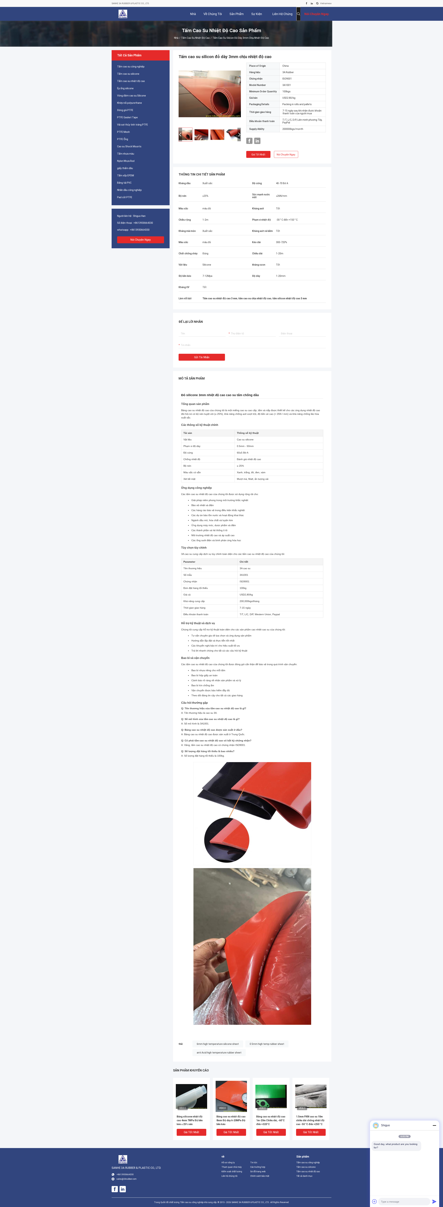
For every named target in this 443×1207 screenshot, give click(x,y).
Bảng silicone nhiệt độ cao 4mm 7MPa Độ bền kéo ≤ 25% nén (190, 1120)
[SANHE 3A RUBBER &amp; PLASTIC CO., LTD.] (123, 13)
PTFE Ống (122, 139)
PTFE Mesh (123, 132)
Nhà (176, 37)
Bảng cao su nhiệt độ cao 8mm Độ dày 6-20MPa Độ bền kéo (231, 1120)
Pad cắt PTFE (124, 197)
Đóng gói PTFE (125, 110)
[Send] (434, 1201)
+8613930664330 (143, 222)
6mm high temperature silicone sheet (218, 1044)
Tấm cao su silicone (128, 73)
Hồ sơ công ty (228, 1162)
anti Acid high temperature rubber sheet (219, 1052)
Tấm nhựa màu (125, 153)
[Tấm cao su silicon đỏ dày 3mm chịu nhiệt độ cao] (210, 93)
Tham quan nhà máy (232, 1167)
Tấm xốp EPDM (125, 175)
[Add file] (374, 1201)
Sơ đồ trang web (257, 1171)
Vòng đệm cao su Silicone (131, 95)
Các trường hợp (257, 1167)
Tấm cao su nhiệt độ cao (195, 37)
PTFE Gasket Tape (127, 117)
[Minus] (434, 1125)
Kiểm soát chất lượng (232, 1171)
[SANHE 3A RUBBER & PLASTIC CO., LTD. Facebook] (306, 3)
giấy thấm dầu (125, 168)
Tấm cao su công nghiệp (130, 66)
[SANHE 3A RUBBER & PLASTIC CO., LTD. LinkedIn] (311, 3)
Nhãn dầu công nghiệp (129, 190)
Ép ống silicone (125, 88)
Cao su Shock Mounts (129, 146)
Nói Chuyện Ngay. (140, 239)
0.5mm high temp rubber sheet (267, 1044)
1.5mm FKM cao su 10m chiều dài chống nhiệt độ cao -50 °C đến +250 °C (310, 1120)
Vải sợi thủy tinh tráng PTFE (132, 124)
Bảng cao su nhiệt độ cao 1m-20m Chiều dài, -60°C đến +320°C (270, 1120)
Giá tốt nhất (258, 154)
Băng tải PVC (124, 182)
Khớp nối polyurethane (129, 102)
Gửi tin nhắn (201, 357)
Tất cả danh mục (304, 1176)
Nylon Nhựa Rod (125, 161)
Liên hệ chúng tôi (229, 1176)
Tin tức (253, 1162)
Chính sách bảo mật (259, 1176)
